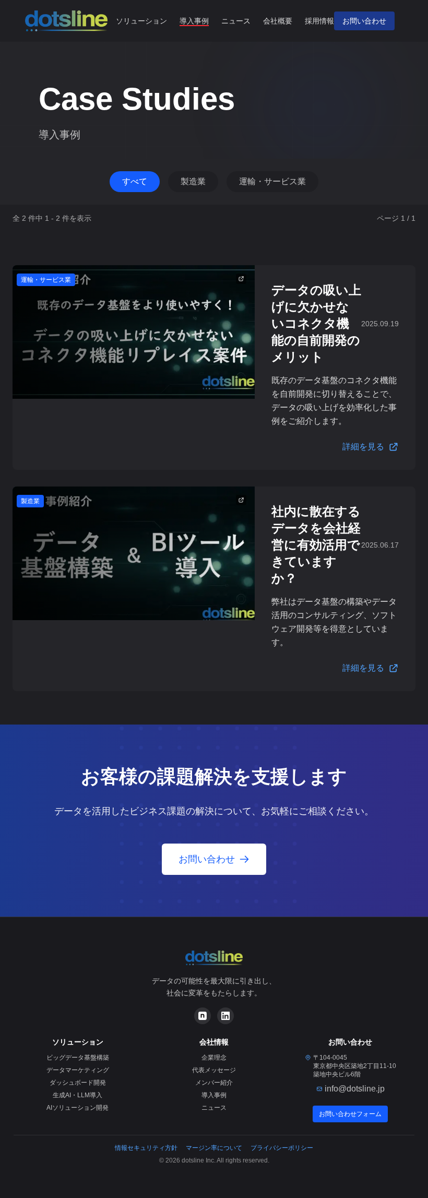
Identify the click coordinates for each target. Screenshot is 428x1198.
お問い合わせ (364, 21)
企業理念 (214, 1057)
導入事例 (194, 21)
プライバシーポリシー (282, 1148)
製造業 (193, 181)
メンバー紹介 (214, 1082)
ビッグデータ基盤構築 (77, 1057)
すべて (134, 181)
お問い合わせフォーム (350, 1114)
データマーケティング (77, 1070)
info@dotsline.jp (355, 1088)
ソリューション (141, 21)
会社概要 (277, 21)
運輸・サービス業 (272, 181)
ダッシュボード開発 (78, 1082)
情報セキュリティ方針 (146, 1148)
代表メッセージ (214, 1070)
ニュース (236, 21)
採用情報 (319, 21)
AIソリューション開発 (77, 1107)
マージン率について (214, 1148)
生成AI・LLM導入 (77, 1095)
